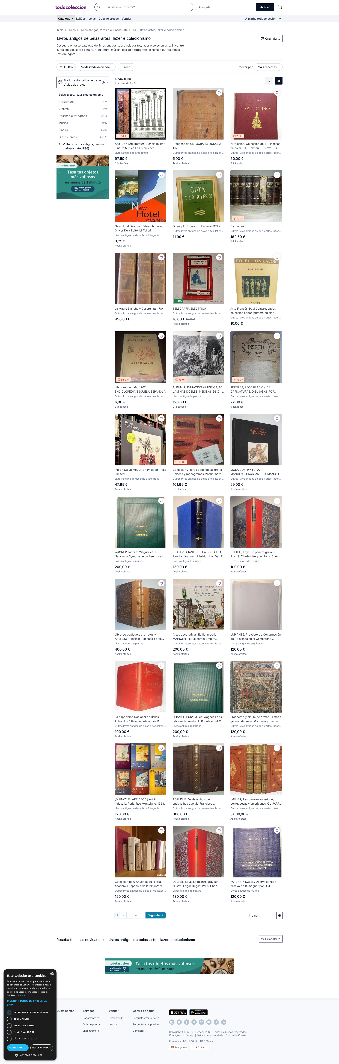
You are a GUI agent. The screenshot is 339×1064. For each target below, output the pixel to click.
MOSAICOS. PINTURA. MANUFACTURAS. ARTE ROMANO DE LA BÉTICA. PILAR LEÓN (255, 472)
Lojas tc (113, 1024)
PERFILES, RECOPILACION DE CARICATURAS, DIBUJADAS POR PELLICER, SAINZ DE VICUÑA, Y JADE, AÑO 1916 (252, 389)
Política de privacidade (210, 1035)
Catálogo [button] (64, 18)
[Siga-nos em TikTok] (216, 1022)
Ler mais (20, 995)
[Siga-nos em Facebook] (186, 1022)
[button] (30, 1002)
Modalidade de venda (95, 67)
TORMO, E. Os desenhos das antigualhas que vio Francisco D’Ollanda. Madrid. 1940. (192, 802)
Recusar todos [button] (41, 1047)
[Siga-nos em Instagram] (171, 1022)
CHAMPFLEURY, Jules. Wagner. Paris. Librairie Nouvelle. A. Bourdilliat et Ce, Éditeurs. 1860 (198, 719)
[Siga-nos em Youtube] (209, 1022)
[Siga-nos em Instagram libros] (179, 1022)
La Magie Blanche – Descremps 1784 (139, 308)
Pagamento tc (91, 1017)
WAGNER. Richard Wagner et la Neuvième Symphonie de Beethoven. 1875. (139, 554)
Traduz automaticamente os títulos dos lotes (82, 82)
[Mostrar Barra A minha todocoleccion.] (280, 18)
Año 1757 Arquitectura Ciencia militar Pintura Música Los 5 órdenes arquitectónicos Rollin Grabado (140, 146)
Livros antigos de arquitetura (131, 152)
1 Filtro (68, 67)
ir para (253, 915)
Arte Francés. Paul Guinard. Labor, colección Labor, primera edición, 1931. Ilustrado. (253, 311)
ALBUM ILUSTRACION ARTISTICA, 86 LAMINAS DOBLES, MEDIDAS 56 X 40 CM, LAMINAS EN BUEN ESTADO (198, 389)
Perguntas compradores (147, 1024)
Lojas (92, 18)
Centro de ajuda (143, 1011)
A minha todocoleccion (260, 18)
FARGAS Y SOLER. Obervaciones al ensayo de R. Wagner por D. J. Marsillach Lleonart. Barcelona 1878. (254, 884)
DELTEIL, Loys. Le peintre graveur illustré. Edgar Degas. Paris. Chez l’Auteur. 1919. (195, 884)
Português (180, 1047)
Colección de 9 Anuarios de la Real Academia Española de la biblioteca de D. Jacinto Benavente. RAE (139, 884)
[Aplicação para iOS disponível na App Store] (178, 1012)
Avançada (204, 7)
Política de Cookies (236, 1035)
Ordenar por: (244, 67)
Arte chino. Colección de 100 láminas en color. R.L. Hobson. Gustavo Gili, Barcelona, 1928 (255, 146)
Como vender (116, 1017)
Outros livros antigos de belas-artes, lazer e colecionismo (198, 153)
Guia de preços (109, 18)
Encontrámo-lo (91, 1030)
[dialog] (30, 1014)
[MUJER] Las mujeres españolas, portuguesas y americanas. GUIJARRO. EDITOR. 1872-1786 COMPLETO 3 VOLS (256, 802)
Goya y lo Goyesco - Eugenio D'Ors (196, 226)
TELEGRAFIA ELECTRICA (189, 308)
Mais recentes (267, 67)
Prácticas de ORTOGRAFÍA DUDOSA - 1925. (198, 146)
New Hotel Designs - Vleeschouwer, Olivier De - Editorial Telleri (139, 228)
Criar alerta (272, 38)
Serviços (88, 1011)
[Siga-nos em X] (194, 1022)
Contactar (138, 1030)
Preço (126, 67)
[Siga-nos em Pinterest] (201, 1022)
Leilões (81, 18)
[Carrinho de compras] (280, 7)
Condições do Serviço (181, 1035)
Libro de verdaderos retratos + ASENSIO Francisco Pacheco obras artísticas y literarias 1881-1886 (138, 637)
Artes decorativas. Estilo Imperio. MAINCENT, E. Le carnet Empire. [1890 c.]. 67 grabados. (195, 637)
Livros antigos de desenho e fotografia (137, 235)
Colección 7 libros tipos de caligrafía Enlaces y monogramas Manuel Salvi (197, 472)
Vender (126, 18)
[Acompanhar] (161, 92)
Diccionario (238, 226)
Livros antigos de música (129, 561)
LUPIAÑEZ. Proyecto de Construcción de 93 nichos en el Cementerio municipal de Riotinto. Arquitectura (255, 637)
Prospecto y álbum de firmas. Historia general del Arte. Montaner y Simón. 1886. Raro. (255, 719)
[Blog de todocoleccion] (223, 1022)
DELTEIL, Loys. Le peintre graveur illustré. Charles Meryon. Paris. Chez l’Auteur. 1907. (254, 554)
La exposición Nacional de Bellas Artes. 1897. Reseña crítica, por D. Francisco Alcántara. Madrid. (137, 719)
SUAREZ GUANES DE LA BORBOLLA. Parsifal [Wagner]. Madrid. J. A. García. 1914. (198, 554)
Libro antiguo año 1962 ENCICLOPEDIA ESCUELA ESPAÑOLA (140, 389)
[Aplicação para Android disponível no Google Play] (198, 1012)
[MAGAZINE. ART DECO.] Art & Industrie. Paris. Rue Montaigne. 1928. (140, 801)
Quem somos (65, 1011)
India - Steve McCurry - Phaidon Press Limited (140, 472)
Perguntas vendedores (146, 1017)
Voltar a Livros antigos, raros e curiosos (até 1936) (83, 146)
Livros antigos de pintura (187, 396)
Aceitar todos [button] (18, 1047)
